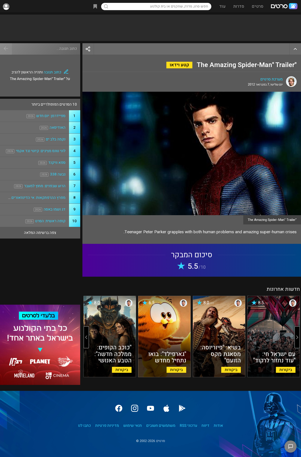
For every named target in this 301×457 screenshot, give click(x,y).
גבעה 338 (57, 174)
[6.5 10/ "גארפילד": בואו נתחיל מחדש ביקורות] (164, 376)
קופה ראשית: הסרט (50, 221)
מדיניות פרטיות (107, 425)
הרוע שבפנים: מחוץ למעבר (44, 186)
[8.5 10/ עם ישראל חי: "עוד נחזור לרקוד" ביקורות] (273, 376)
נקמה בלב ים (55, 139)
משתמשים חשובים (160, 425)
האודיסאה (57, 127)
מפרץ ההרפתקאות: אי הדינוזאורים (38, 197)
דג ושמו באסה (54, 209)
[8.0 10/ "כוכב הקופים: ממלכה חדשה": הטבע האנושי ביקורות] (110, 376)
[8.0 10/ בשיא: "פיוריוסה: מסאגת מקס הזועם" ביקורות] (219, 376)
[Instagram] (134, 408)
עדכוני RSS (188, 425)
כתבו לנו (84, 425)
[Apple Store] (166, 408)
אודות (218, 425)
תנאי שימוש (132, 425)
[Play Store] (182, 408)
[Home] (284, 6)
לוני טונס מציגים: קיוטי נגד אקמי (40, 151)
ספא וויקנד (56, 162)
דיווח (205, 425)
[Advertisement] (150, 28)
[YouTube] (150, 408)
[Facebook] (118, 408)
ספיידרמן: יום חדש (50, 116)
